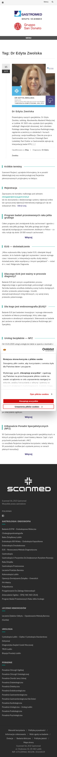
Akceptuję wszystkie (28, 401)
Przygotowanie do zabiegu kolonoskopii (18, 591)
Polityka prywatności (36, 730)
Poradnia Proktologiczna (12, 711)
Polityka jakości (40, 739)
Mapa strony (28, 743)
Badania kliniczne (24, 739)
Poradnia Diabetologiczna (12, 683)
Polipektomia (7, 587)
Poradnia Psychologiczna (12, 715)
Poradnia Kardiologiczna (12, 703)
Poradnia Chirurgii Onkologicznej (15, 674)
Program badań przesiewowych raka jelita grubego (23, 599)
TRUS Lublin (7, 649)
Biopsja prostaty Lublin (11, 653)
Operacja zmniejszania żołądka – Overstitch (20, 578)
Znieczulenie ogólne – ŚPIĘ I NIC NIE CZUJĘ (20, 595)
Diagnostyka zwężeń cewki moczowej (17, 645)
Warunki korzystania (16, 730)
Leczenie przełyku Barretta (13, 570)
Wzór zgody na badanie (38, 734)
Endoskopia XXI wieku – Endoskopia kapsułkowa (22, 542)
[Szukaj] (52, 1)
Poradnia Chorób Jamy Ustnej (14, 678)
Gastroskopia (7, 554)
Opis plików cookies (39, 394)
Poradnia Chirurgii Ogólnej (13, 670)
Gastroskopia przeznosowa (13, 566)
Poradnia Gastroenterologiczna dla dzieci (19, 699)
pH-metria (6, 583)
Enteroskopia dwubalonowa (13, 546)
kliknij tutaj (21, 206)
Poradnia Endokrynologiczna (13, 691)
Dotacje (10, 739)
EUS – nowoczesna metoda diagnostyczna (19, 550)
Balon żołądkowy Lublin (12, 537)
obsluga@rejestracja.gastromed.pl (15, 197)
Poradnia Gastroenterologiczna (14, 695)
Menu (46, 2)
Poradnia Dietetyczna (11, 687)
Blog (27, 150)
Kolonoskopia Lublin (10, 574)
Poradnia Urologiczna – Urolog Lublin (17, 707)
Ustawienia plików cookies (27, 406)
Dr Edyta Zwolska (23, 111)
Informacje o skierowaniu (15, 734)
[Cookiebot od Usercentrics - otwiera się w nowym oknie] (42, 350)
